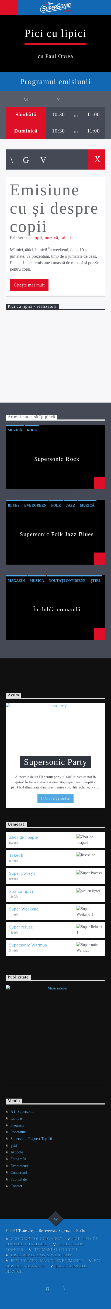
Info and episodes (55, 799)
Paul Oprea (57, 375)
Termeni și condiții (56, 1249)
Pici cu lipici (21, 891)
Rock (32, 430)
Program (17, 1125)
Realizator (16, 320)
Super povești (22, 873)
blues (13, 505)
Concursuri (19, 1173)
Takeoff (16, 855)
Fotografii (18, 1159)
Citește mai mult (29, 285)
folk (56, 505)
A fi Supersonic (22, 1112)
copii (37, 237)
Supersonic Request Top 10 (31, 1139)
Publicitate (19, 1179)
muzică (51, 237)
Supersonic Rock (56, 459)
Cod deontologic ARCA (36, 1238)
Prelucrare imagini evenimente (47, 1260)
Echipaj (16, 1118)
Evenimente (20, 1166)
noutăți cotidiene (67, 581)
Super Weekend (24, 909)
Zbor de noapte (23, 837)
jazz (70, 505)
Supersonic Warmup (28, 945)
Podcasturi (18, 1132)
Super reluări (21, 927)
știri (95, 581)
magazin (16, 581)
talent (66, 237)
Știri (14, 1145)
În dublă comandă (57, 609)
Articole (17, 1152)
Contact (16, 1186)
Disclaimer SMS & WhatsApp (41, 1255)
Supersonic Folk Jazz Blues (57, 534)
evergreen (35, 505)
